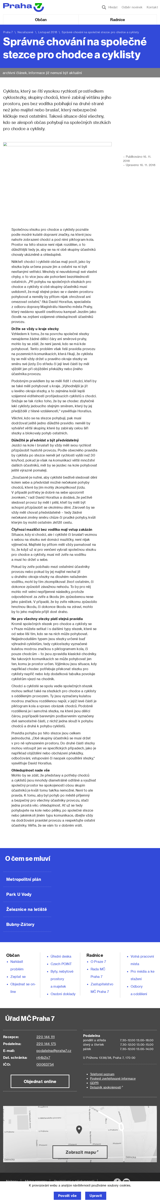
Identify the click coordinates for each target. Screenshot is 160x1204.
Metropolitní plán (23, 879)
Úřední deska (61, 956)
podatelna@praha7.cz (53, 1051)
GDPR (94, 1083)
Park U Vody (19, 894)
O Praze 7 (98, 961)
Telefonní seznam (102, 1074)
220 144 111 (45, 1037)
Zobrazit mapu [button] (81, 1152)
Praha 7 (8, 32)
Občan (41, 19)
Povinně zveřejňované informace (113, 1078)
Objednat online (40, 1081)
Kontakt (152, 7)
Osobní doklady (63, 994)
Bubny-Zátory (20, 924)
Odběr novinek (132, 7)
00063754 (45, 1064)
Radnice (117, 19)
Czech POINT (61, 964)
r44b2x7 (43, 1057)
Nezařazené (26, 32)
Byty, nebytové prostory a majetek (62, 978)
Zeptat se (18, 976)
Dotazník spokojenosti (105, 1087)
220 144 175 (46, 1044)
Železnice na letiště (26, 909)
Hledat (112, 7)
